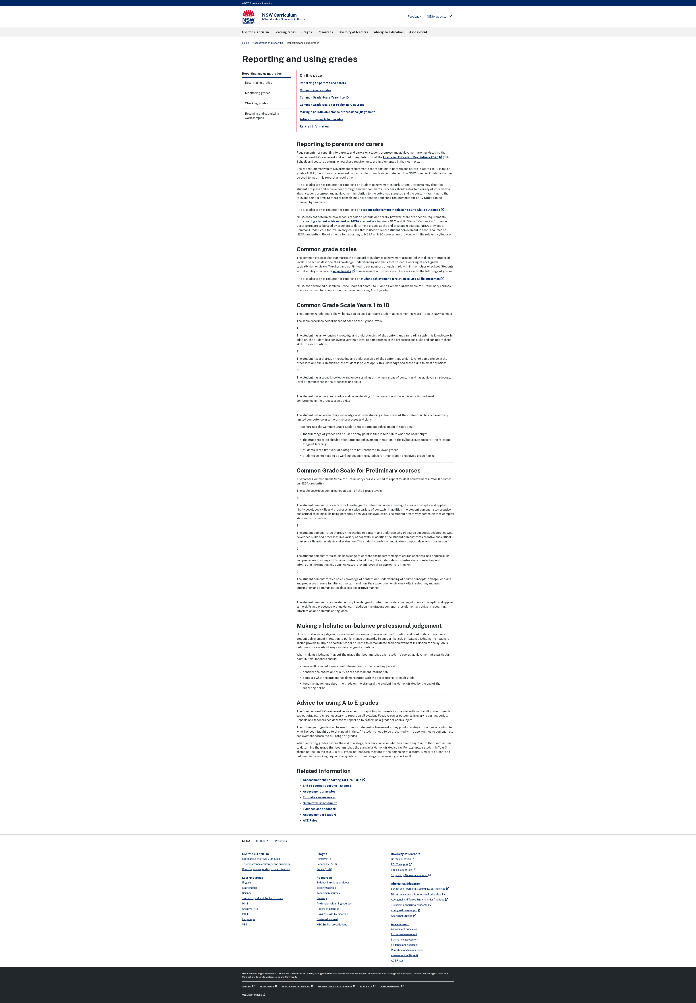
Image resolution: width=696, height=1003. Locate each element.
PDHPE (246, 914)
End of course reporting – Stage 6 (327, 785)
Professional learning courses (334, 903)
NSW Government (390, 986)
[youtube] (301, 839)
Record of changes (328, 908)
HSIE (245, 903)
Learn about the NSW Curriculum (261, 858)
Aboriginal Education (405, 883)
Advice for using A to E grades (321, 119)
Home (245, 42)
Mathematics (250, 887)
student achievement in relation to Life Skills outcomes (400, 210)
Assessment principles (319, 791)
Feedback (414, 16)
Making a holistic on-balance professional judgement (337, 112)
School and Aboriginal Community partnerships (418, 888)
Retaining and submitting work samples (262, 116)
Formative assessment (319, 797)
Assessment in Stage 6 (319, 814)
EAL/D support (399, 864)
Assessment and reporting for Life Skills (332, 780)
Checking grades (256, 103)
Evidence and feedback (319, 809)
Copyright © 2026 (252, 995)
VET (244, 924)
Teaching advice (326, 887)
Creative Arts (250, 908)
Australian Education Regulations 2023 (410, 157)
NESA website (436, 16)
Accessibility (267, 986)
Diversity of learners (405, 854)
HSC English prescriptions (332, 924)
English (246, 882)
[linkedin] (297, 839)
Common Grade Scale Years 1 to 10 (324, 97)
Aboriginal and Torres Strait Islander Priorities (417, 899)
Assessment (400, 924)
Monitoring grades (257, 93)
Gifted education (401, 859)
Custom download (327, 919)
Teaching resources (328, 893)
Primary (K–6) (324, 858)
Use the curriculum (255, 854)
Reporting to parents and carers (323, 83)
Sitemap (246, 986)
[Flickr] (308, 839)
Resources (324, 877)
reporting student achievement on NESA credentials (338, 221)
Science (247, 893)
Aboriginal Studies (401, 915)
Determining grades (258, 82)
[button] (255, 32)
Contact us (366, 986)
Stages (322, 854)
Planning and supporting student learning (266, 869)
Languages (248, 919)
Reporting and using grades (407, 950)
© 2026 (260, 841)
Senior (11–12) (324, 869)
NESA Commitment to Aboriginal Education (416, 894)
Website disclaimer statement (335, 986)
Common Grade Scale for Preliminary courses (332, 104)
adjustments (342, 271)
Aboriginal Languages (404, 910)
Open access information (296, 986)
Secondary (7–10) (327, 864)
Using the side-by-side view (333, 914)
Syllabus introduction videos (333, 882)
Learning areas (252, 877)
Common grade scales (315, 90)
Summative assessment (320, 803)
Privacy (279, 841)
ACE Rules (310, 820)
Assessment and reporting (268, 42)
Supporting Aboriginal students (409, 875)
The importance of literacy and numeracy (266, 864)
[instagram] (304, 839)
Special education (401, 869)
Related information (314, 126)
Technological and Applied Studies (262, 898)
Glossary (322, 898)
